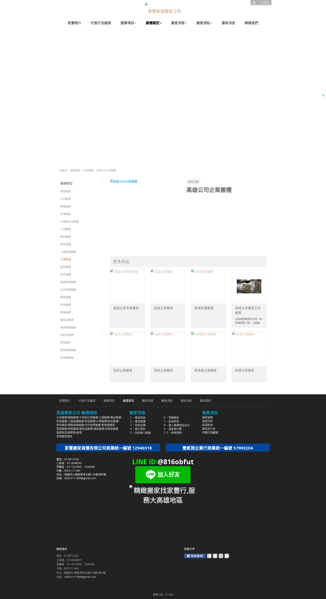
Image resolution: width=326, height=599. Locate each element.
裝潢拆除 (207, 425)
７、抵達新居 (171, 421)
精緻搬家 (65, 206)
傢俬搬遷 (65, 312)
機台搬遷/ (116, 417)
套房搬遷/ (113, 421)
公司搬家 (65, 199)
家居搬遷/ (62, 428)
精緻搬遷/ (73, 417)
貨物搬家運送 (64, 436)
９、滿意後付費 (172, 429)
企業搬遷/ (102, 421)
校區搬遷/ (62, 421)
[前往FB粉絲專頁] (195, 556)
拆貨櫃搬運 (67, 357)
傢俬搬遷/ (73, 428)
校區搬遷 (65, 244)
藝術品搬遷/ (86, 428)
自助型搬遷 (67, 335)
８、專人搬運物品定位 (176, 425)
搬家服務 (207, 417)
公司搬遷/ (62, 417)
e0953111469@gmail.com (80, 577)
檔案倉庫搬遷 (68, 282)
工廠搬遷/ (104, 417)
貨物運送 (65, 342)
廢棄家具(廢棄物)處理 (69, 432)
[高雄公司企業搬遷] (145, 214)
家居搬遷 (65, 304)
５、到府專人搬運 (140, 432)
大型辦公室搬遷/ (89, 417)
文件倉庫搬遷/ (93, 425)
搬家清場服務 (68, 350)
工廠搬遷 (65, 229)
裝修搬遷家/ (108, 425)
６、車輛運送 (171, 417)
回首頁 (63, 170)
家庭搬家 (65, 191)
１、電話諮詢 (137, 417)
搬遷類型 (75, 170)
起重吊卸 (207, 421)
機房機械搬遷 (68, 327)
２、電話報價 (137, 421)
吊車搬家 (65, 214)
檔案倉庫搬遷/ (76, 425)
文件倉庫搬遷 (68, 289)
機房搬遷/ (99, 428)
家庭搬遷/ (90, 421)
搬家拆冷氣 (208, 428)
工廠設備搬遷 (68, 251)
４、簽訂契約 (137, 429)
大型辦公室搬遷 (69, 221)
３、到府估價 (137, 425)
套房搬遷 (65, 267)
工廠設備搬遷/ (76, 421)
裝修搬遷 (65, 297)
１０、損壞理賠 (172, 432)
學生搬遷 (65, 274)
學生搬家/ (62, 425)
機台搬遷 (65, 236)
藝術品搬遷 (67, 320)
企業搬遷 (88, 170)
